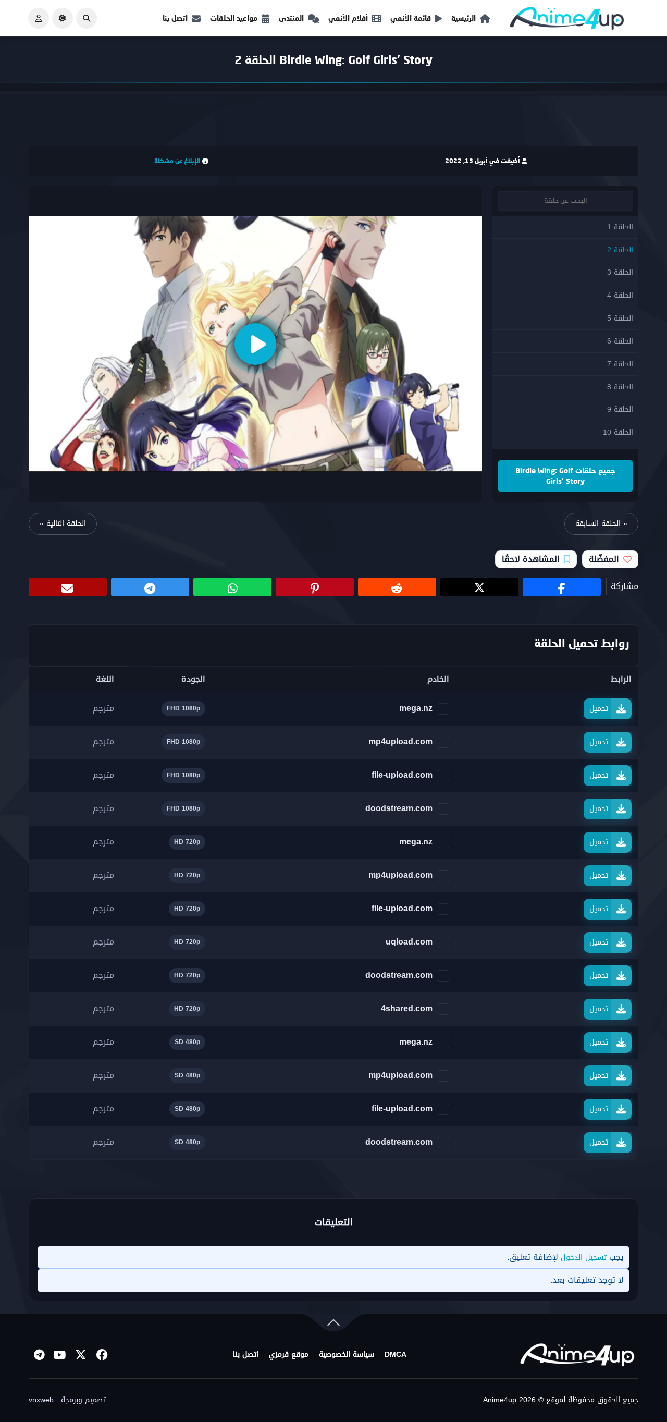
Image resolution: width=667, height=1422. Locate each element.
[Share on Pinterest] (315, 587)
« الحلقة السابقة (601, 524)
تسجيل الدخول (584, 1258)
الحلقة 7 (620, 364)
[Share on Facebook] (562, 587)
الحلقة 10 (618, 432)
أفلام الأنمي (348, 18)
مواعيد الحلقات (233, 18)
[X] (80, 1354)
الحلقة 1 (620, 227)
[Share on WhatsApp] (232, 587)
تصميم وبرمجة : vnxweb (67, 1400)
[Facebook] (101, 1354)
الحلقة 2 (620, 250)
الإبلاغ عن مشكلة (177, 161)
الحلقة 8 (620, 387)
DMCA (395, 1355)
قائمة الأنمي (410, 18)
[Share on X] (479, 587)
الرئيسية (463, 18)
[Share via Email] (68, 587)
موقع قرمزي (288, 1355)
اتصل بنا (175, 18)
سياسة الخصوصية (346, 1355)
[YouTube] (60, 1354)
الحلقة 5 (620, 318)
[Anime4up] (567, 21)
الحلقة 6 (620, 341)
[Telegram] (39, 1354)
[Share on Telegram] (150, 587)
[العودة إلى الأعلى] (333, 1325)
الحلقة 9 (620, 409)
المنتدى (291, 18)
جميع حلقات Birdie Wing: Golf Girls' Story (565, 475)
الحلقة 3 (620, 272)
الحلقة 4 (620, 295)
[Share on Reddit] (397, 587)
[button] (86, 18)
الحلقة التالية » (63, 524)
